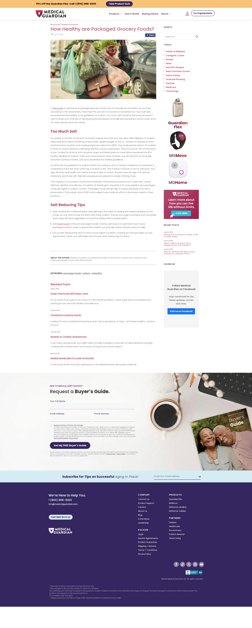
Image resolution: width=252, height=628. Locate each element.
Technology (172, 91)
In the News (143, 519)
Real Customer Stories (178, 71)
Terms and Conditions (61, 438)
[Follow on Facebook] (176, 564)
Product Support (146, 503)
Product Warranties (147, 542)
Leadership (143, 523)
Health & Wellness (175, 51)
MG (178, 155)
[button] (70, 445)
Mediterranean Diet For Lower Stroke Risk (72, 358)
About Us (142, 511)
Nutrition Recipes (175, 67)
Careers (142, 507)
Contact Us (143, 499)
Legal (140, 534)
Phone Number (101, 413)
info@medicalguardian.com (63, 504)
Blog (140, 515)
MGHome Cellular (177, 511)
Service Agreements (148, 538)
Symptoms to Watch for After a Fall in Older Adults (181, 235)
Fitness (169, 59)
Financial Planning (175, 79)
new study (57, 108)
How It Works (132, 13)
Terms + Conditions (147, 550)
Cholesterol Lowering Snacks (66, 315)
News (169, 63)
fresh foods (63, 223)
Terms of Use (111, 454)
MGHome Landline (178, 507)
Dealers (172, 523)
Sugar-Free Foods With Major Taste (69, 293)
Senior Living (175, 538)
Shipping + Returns (147, 546)
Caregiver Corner (175, 55)
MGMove (173, 503)
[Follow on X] (188, 564)
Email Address (57, 413)
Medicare (171, 87)
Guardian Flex (175, 499)
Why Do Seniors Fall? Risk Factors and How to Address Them (179, 252)
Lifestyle (170, 83)
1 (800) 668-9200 (60, 500)
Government (175, 530)
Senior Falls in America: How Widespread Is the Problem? (177, 244)
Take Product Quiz (119, 3)
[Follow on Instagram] (195, 564)
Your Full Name (57, 401)
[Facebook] (150, 36)
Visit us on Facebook (181, 311)
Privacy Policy (73, 438)
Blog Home (55, 24)
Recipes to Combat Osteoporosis (68, 336)
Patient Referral (176, 534)
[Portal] (187, 14)
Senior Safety (173, 75)
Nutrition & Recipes (70, 24)
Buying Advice (150, 13)
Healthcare (174, 526)
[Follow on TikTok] (182, 564)
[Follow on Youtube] (201, 564)
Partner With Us (60, 517)
